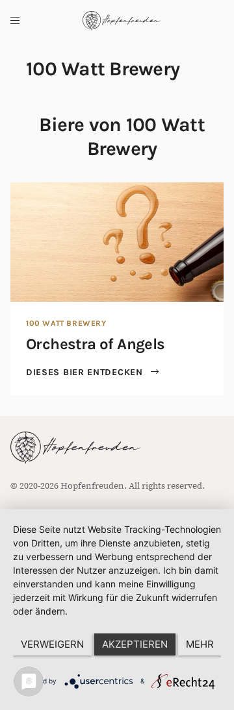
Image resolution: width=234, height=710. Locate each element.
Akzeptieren (135, 644)
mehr (200, 644)
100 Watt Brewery (66, 323)
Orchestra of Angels (95, 344)
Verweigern (52, 644)
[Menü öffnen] (15, 21)
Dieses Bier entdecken (86, 372)
